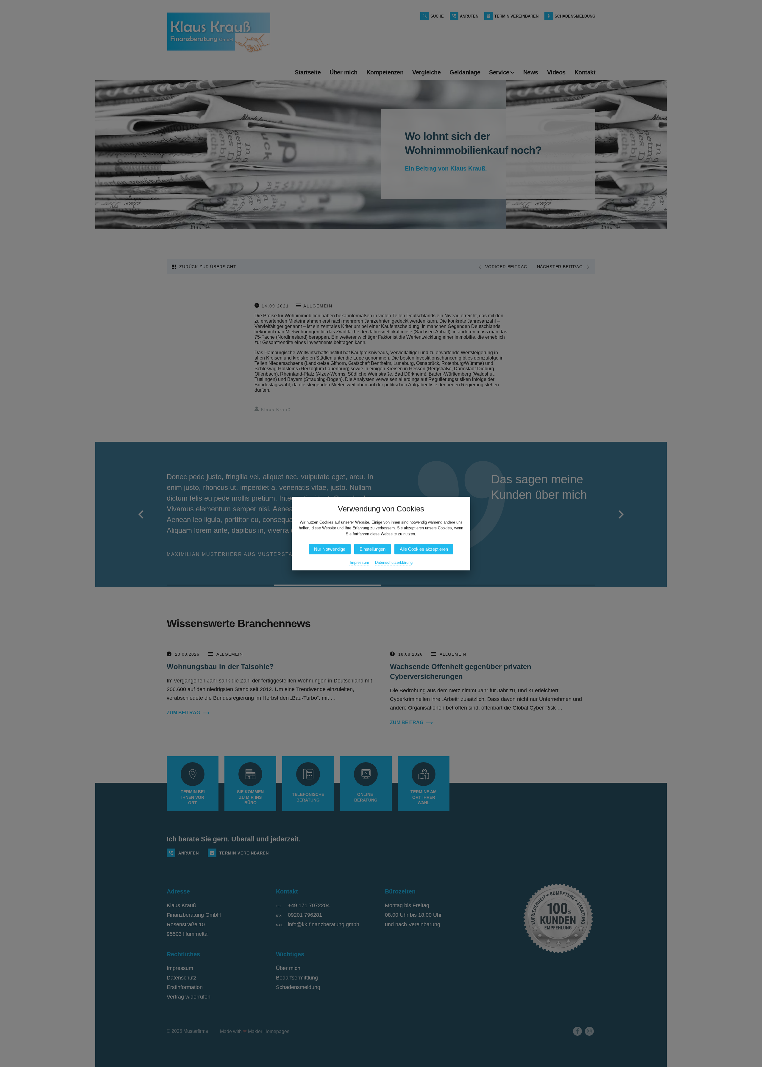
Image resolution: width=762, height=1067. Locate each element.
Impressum (359, 562)
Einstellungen (372, 549)
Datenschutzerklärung (394, 562)
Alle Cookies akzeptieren (424, 549)
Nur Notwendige (329, 549)
